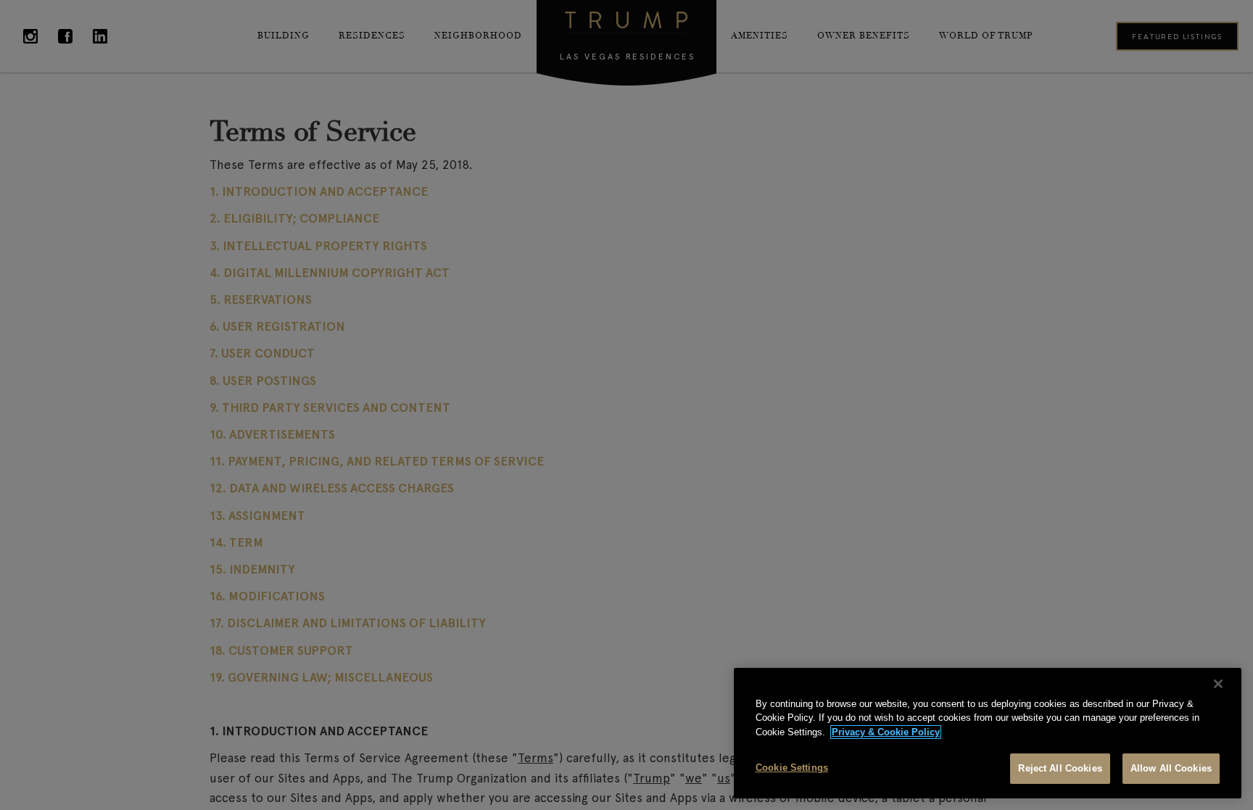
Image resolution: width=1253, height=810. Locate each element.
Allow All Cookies (1171, 768)
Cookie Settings (792, 767)
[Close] (1218, 684)
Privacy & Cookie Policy (886, 732)
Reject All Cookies (1059, 768)
